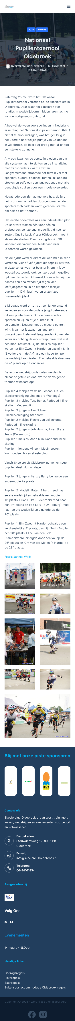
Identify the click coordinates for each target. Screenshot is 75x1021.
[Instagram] (11, 922)
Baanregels (12, 982)
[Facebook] (6, 922)
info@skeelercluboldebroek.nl (36, 858)
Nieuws (42, 29)
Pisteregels (12, 978)
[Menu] (68, 6)
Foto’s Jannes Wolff (18, 556)
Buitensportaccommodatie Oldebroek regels (35, 987)
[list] (38, 781)
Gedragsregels (15, 973)
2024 (31, 29)
